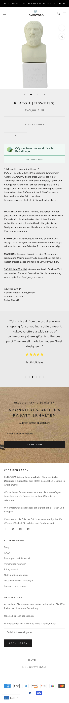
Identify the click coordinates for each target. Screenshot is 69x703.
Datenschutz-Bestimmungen (18, 580)
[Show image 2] (34, 94)
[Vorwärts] (44, 94)
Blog (6, 547)
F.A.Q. (7, 552)
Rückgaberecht (11, 569)
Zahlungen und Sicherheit (17, 558)
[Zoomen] (62, 28)
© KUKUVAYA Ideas (34, 667)
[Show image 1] (31, 94)
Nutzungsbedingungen (16, 575)
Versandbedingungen (15, 564)
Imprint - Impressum (15, 586)
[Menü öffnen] (4, 13)
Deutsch (33, 660)
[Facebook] (5, 529)
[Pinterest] (28, 529)
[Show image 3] (38, 94)
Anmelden (34, 444)
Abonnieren (18, 643)
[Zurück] (24, 94)
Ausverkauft (34, 124)
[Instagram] (20, 529)
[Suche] (58, 13)
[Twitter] (13, 529)
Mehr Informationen (34, 159)
